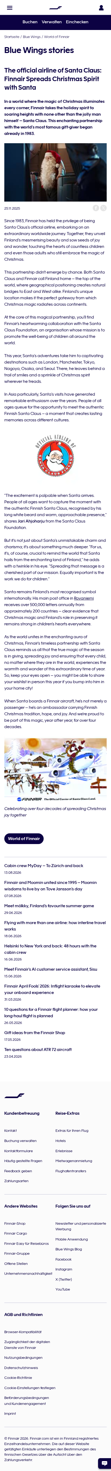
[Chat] (104, 1463)
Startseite (11, 37)
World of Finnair (56, 37)
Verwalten (52, 22)
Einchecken (77, 22)
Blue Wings (32, 37)
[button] (9, 7)
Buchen (30, 22)
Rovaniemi (84, 598)
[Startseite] (55, 7)
